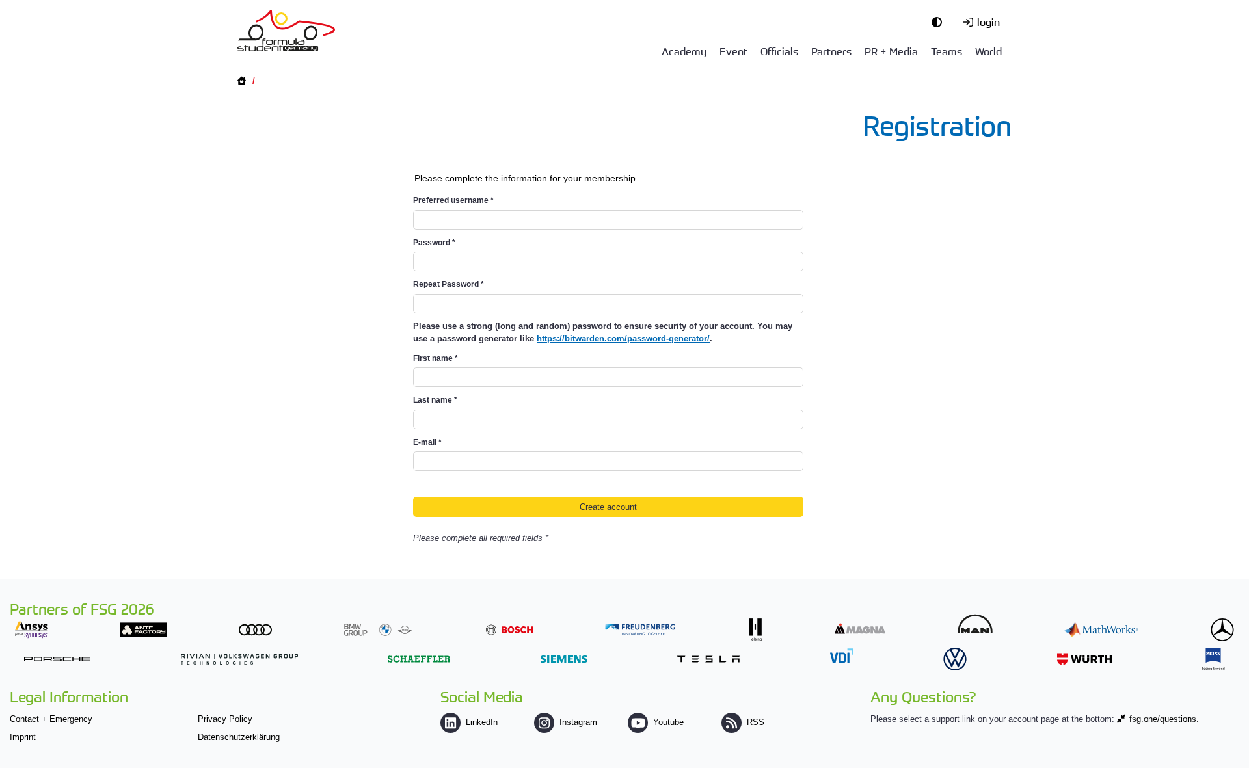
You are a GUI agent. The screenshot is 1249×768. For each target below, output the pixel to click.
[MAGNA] (860, 628)
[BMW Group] (379, 629)
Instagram (578, 722)
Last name (435, 399)
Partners (831, 50)
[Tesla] (708, 659)
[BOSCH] (509, 629)
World (988, 50)
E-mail (427, 442)
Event (733, 50)
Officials (779, 50)
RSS (755, 722)
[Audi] (255, 629)
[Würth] (1084, 659)
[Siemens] (564, 659)
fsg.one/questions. (1164, 719)
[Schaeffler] (419, 659)
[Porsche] (57, 659)
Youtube (668, 722)
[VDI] (841, 655)
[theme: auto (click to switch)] (940, 21)
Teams (946, 50)
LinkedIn (482, 722)
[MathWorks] (1101, 629)
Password (434, 242)
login (988, 21)
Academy (684, 50)
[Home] (286, 30)
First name (435, 358)
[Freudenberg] (640, 629)
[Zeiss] (1213, 659)
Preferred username (453, 200)
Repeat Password (448, 284)
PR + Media (891, 50)
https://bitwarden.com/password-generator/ (623, 338)
